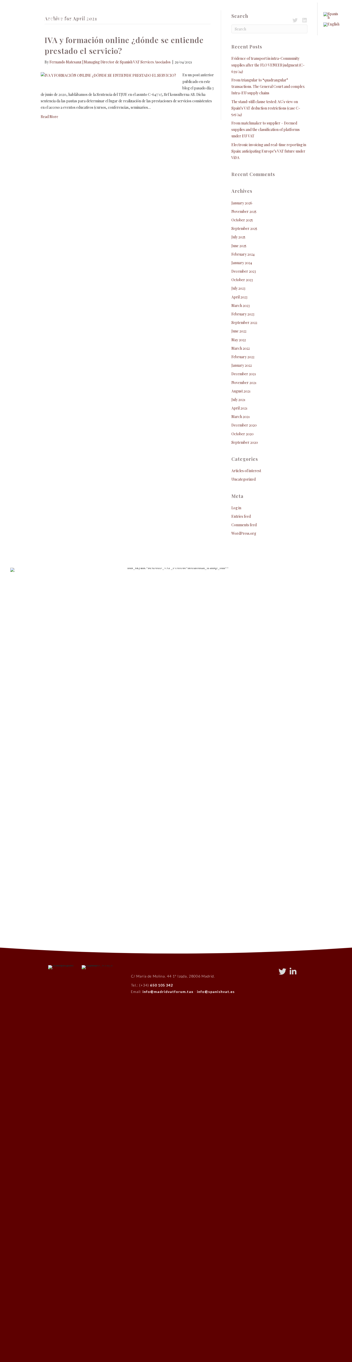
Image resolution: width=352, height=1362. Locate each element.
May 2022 (238, 339)
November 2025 (243, 211)
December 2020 (244, 425)
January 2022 (241, 365)
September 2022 (244, 322)
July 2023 (238, 288)
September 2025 (244, 228)
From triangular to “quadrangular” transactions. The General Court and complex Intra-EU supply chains (268, 86)
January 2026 (241, 202)
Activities (87, 19)
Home (30, 19)
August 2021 (240, 391)
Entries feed (241, 516)
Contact (175, 19)
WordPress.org (243, 533)
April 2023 (239, 297)
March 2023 (240, 305)
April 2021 (239, 408)
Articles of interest (246, 470)
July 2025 (238, 237)
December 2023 (243, 271)
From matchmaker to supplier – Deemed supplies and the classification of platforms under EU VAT (265, 129)
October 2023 (242, 279)
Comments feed (244, 524)
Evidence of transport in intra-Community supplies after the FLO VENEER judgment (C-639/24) (268, 65)
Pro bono (151, 19)
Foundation (55, 19)
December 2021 (243, 373)
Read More (49, 116)
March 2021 (240, 416)
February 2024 (243, 254)
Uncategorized (243, 479)
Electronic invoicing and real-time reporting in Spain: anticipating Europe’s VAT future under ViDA (268, 151)
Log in (236, 507)
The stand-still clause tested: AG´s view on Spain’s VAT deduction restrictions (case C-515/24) (265, 108)
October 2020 (242, 433)
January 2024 (241, 262)
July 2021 (238, 399)
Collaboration (120, 19)
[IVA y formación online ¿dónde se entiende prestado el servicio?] (108, 74)
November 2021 (243, 382)
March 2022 (240, 348)
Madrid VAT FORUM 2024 (216, 19)
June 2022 (238, 331)
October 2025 (242, 220)
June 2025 (238, 245)
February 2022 (242, 356)
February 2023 (242, 314)
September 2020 (244, 442)
